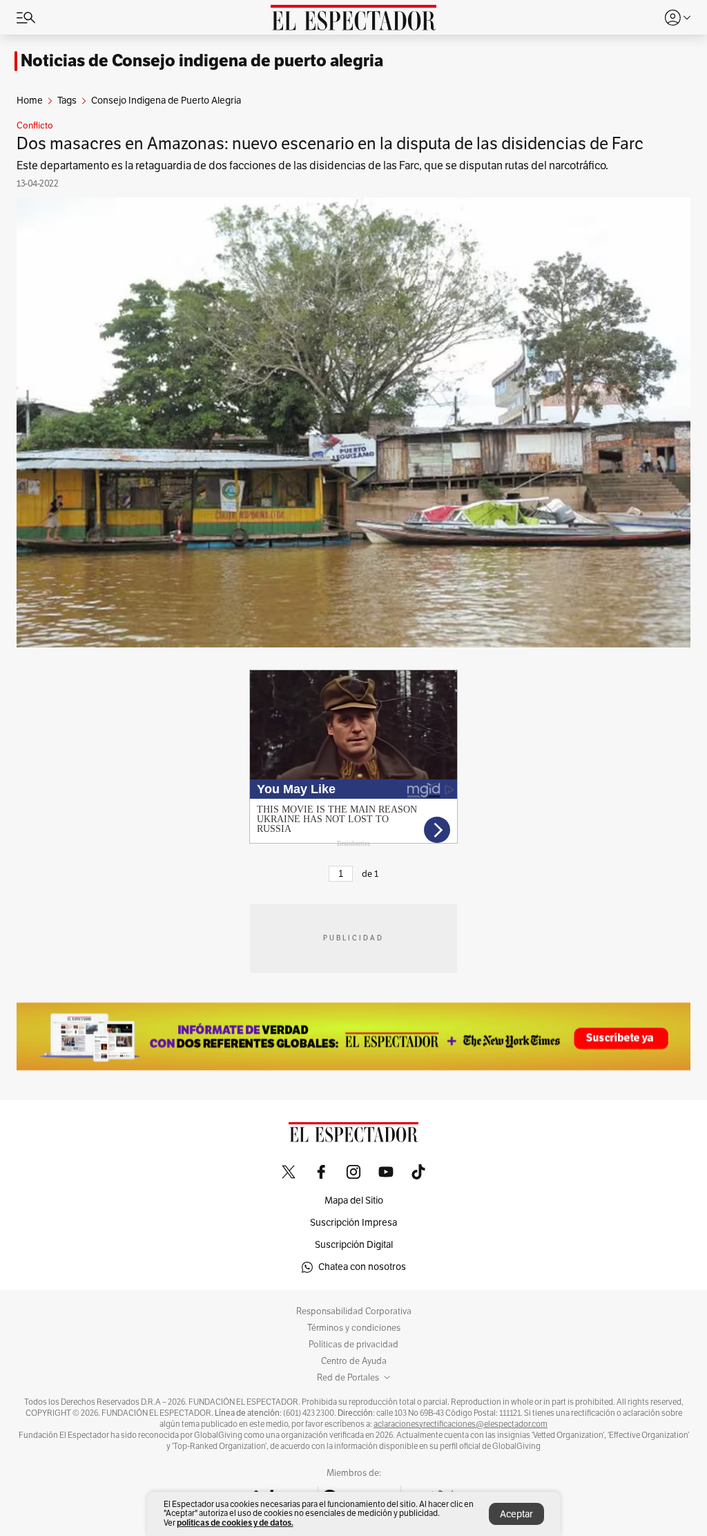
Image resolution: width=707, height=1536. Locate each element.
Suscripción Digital (354, 1245)
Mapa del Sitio (354, 1200)
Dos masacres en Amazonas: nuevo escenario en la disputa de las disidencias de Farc (330, 143)
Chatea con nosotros (362, 1267)
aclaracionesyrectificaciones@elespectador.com (461, 1424)
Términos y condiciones (353, 1328)
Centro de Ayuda (354, 1361)
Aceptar (516, 1514)
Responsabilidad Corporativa (353, 1311)
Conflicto (35, 125)
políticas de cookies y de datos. (235, 1522)
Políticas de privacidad (353, 1344)
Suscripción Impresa (353, 1223)
